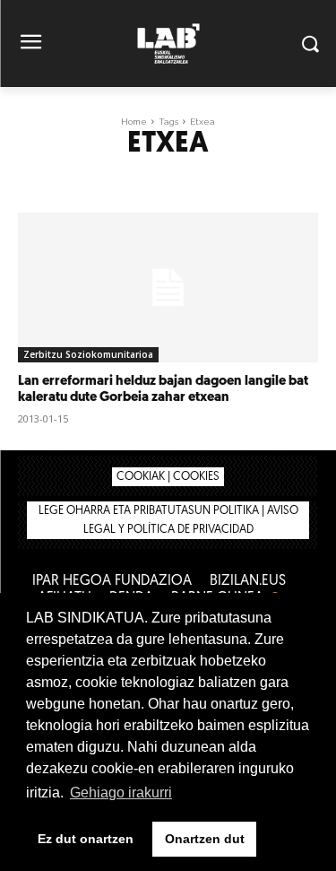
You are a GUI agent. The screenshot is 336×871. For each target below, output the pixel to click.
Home (134, 121)
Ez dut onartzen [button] (86, 839)
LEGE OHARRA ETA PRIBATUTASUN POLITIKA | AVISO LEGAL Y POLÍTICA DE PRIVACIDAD (168, 520)
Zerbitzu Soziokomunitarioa (88, 354)
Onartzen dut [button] (205, 839)
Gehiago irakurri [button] (121, 792)
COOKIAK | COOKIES (168, 477)
